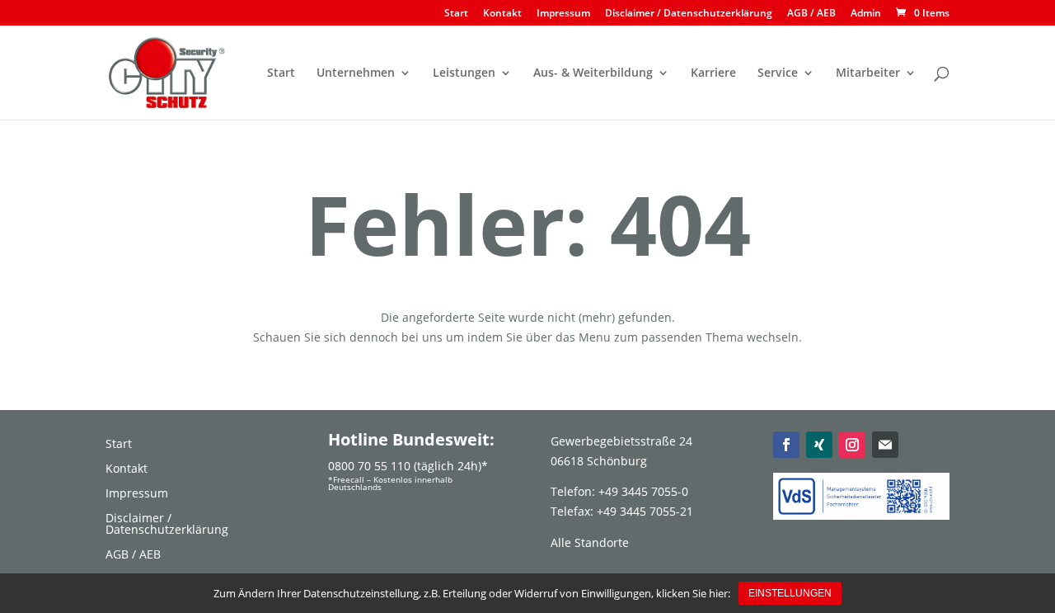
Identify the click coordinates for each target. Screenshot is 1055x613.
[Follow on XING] (819, 444)
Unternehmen (355, 73)
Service (777, 73)
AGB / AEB (811, 14)
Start (456, 14)
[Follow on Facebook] (786, 444)
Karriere (713, 73)
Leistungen (464, 73)
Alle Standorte (590, 542)
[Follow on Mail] (885, 444)
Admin (866, 14)
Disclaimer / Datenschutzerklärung (688, 14)
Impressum (563, 14)
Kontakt (502, 14)
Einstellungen (790, 593)
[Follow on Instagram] (852, 444)
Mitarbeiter (868, 73)
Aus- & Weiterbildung (593, 73)
